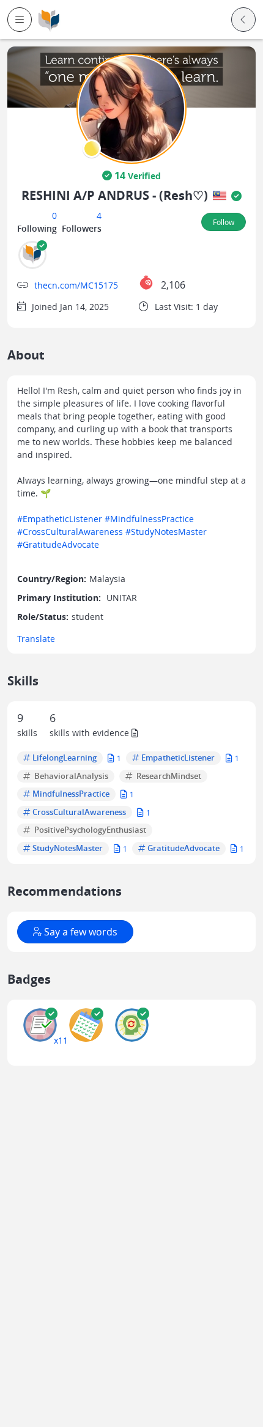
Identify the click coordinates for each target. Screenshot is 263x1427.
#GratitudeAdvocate (58, 544)
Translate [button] (36, 638)
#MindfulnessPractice (149, 519)
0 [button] (54, 215)
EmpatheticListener (178, 758)
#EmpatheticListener (59, 519)
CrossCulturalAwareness (79, 812)
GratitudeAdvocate (183, 849)
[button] (19, 19)
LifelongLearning (64, 758)
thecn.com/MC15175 (76, 285)
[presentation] (92, 148)
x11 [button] (61, 1040)
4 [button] (99, 215)
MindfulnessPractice (70, 794)
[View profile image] (131, 108)
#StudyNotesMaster (166, 531)
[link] (49, 19)
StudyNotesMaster (67, 849)
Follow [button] (223, 222)
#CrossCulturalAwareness (70, 531)
